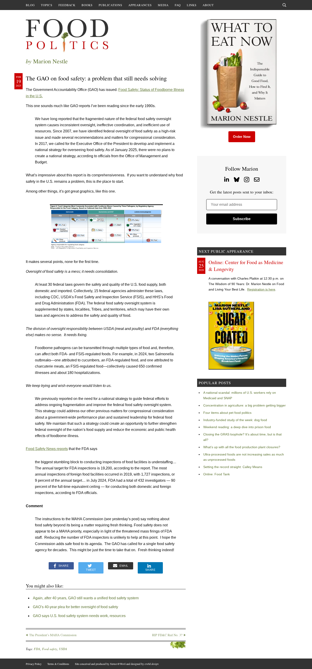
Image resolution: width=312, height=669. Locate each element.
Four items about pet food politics (227, 412)
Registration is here (261, 289)
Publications (110, 5)
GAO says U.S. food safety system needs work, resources (79, 616)
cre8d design (152, 664)
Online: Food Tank (216, 474)
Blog (30, 5)
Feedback (66, 5)
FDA (37, 649)
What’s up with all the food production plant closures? (241, 447)
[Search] (284, 5)
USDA (63, 649)
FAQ (178, 5)
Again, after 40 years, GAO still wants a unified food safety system (86, 598)
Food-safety (49, 649)
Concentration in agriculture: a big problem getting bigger (244, 405)
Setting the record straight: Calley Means (232, 467)
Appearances (140, 5)
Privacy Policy (34, 664)
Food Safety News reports (47, 449)
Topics (46, 5)
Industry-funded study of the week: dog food (235, 420)
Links (191, 5)
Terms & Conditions (58, 664)
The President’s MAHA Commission (53, 635)
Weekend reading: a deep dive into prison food (237, 427)
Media (163, 5)
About (208, 5)
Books (87, 5)
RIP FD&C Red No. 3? (167, 635)
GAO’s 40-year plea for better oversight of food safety (75, 607)
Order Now (242, 137)
